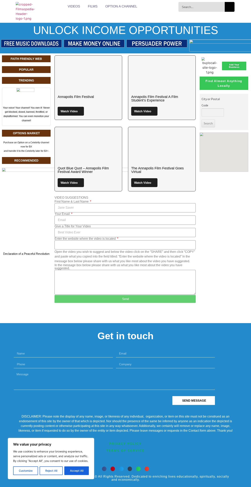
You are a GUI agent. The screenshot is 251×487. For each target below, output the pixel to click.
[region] (51, 458)
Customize (26, 470)
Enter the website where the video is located (85, 238)
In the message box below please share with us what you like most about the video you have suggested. (118, 267)
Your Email (63, 214)
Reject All (51, 470)
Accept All (76, 470)
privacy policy (125, 443)
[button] (104, 469)
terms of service (125, 450)
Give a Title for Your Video (73, 226)
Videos (74, 6)
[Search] (230, 7)
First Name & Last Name (72, 201)
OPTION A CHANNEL (121, 6)
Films (92, 6)
